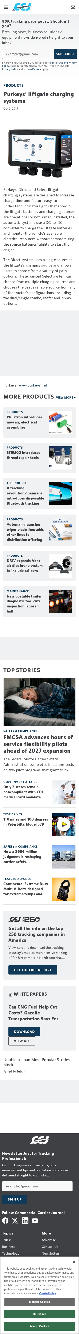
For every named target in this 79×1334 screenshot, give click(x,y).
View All (22, 1041)
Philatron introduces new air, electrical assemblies (24, 422)
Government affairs (20, 782)
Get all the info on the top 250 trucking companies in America (36, 934)
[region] (39, 1295)
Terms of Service (32, 69)
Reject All (39, 1314)
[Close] (74, 1262)
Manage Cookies (39, 1301)
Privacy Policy (10, 69)
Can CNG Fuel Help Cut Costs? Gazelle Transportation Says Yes (33, 1013)
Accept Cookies (39, 1326)
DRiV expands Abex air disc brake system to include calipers (25, 565)
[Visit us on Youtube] (35, 1220)
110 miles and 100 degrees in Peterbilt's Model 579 (25, 822)
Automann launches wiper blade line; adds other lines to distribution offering (25, 532)
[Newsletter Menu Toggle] (73, 7)
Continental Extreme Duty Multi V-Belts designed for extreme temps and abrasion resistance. (25, 889)
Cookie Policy (47, 1293)
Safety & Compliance (20, 731)
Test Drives (12, 814)
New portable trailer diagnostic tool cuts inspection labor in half (24, 604)
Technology (17, 483)
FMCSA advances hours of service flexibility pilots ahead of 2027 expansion (38, 744)
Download (24, 1031)
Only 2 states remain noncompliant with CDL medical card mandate (23, 792)
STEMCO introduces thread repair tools (23, 455)
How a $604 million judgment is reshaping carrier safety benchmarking (22, 856)
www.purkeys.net (32, 385)
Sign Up (15, 1199)
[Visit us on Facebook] (5, 1220)
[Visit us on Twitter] (15, 1220)
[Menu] (5, 7)
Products (13, 85)
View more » (66, 397)
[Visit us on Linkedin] (25, 1220)
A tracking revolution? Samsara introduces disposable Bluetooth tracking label (25, 496)
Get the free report (33, 970)
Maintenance (18, 591)
